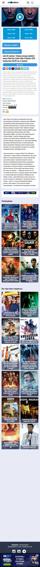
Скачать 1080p (11, 30)
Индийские (9, 98)
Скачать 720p (11, 33)
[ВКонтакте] (4, 68)
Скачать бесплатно (11, 51)
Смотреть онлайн (10, 45)
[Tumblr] (16, 68)
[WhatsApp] (22, 68)
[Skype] (25, 68)
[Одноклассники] (7, 68)
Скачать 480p (11, 38)
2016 (6, 110)
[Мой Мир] (10, 68)
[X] (13, 68)
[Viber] (19, 68)
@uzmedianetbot (24, 545)
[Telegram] (28, 68)
